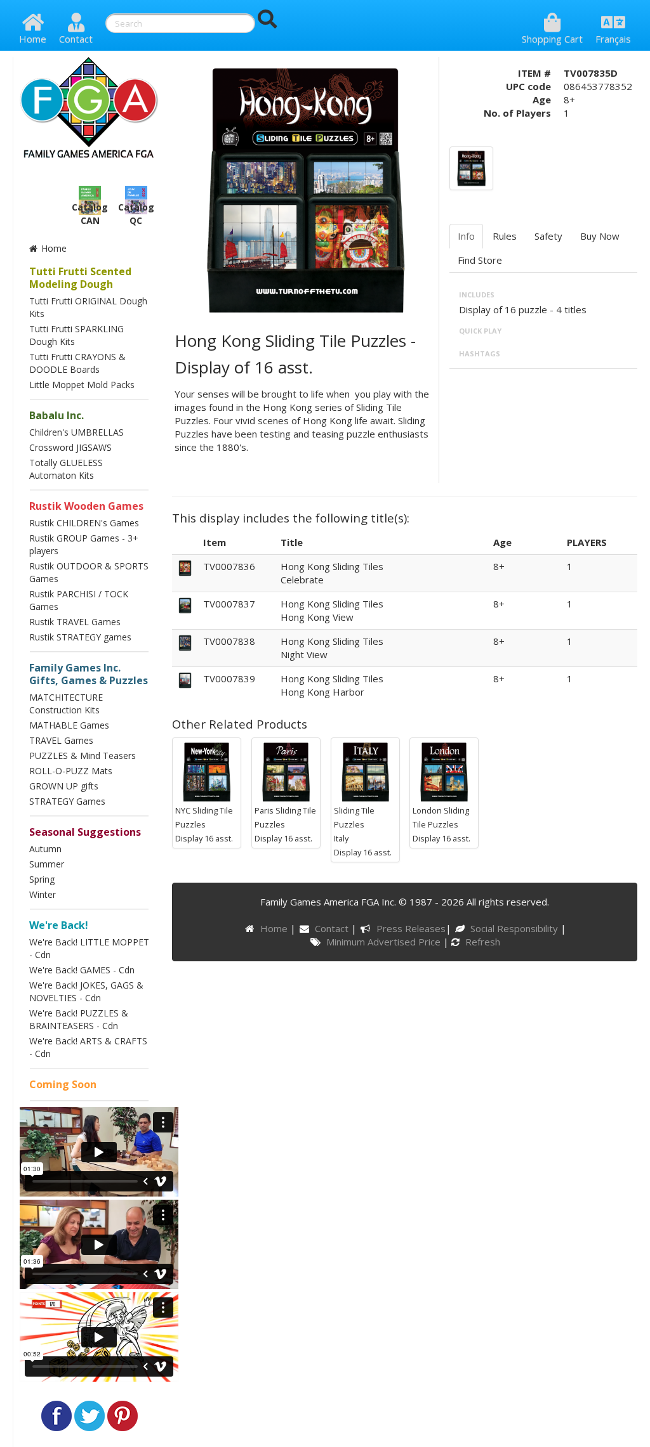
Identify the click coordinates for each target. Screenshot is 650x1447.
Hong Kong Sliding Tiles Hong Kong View (332, 610)
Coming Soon (62, 1084)
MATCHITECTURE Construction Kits (66, 703)
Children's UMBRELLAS (76, 432)
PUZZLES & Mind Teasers (82, 755)
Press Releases (410, 928)
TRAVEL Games (61, 740)
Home (32, 38)
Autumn (45, 849)
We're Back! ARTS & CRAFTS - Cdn (88, 1047)
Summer (46, 864)
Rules (505, 236)
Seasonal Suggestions (85, 832)
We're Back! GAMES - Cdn (82, 970)
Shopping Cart (552, 38)
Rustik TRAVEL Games (75, 622)
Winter (42, 894)
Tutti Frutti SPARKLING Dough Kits (76, 335)
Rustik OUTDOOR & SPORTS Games (89, 572)
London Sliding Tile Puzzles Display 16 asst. (441, 824)
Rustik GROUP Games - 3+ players (83, 544)
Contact (76, 38)
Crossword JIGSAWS (70, 447)
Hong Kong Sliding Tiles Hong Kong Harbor (332, 685)
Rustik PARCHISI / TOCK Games (78, 600)
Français (613, 38)
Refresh (481, 941)
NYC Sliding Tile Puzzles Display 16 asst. (204, 824)
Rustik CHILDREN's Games (84, 523)
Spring (42, 879)
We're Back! (58, 925)
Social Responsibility (515, 928)
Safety (548, 236)
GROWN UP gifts (63, 786)
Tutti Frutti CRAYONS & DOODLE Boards (77, 363)
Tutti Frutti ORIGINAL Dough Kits (88, 307)
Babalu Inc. (56, 415)
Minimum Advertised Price (384, 941)
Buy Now (600, 236)
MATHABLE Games (69, 725)
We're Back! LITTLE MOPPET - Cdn (89, 948)
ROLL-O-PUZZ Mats (70, 771)
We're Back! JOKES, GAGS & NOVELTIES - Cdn (86, 991)
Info (466, 236)
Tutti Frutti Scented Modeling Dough (80, 277)
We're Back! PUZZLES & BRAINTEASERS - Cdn (78, 1019)
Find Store (480, 260)
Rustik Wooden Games (86, 506)
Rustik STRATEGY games (80, 637)
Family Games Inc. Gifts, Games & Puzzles (88, 674)
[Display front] (471, 167)
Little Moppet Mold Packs (82, 385)
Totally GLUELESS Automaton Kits (66, 469)
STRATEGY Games (67, 801)
